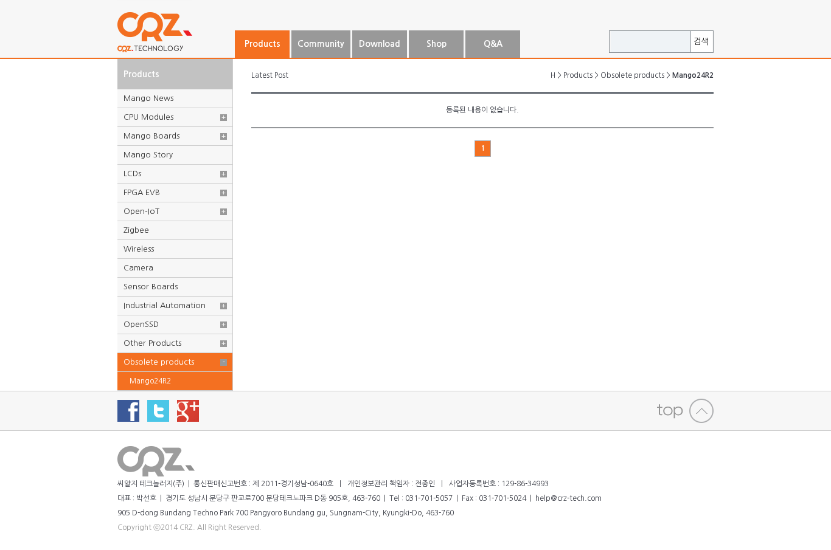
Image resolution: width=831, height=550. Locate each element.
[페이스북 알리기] (128, 411)
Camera (138, 268)
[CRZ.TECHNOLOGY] (175, 53)
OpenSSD (141, 324)
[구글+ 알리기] (188, 411)
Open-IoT (141, 211)
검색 (701, 42)
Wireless (138, 249)
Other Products (152, 343)
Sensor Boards (150, 286)
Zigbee (136, 230)
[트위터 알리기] (158, 411)
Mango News (148, 98)
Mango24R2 (150, 381)
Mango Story (148, 155)
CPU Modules (148, 117)
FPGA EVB (141, 192)
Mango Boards (151, 136)
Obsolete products (158, 362)
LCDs (132, 173)
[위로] (685, 411)
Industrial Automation (164, 305)
